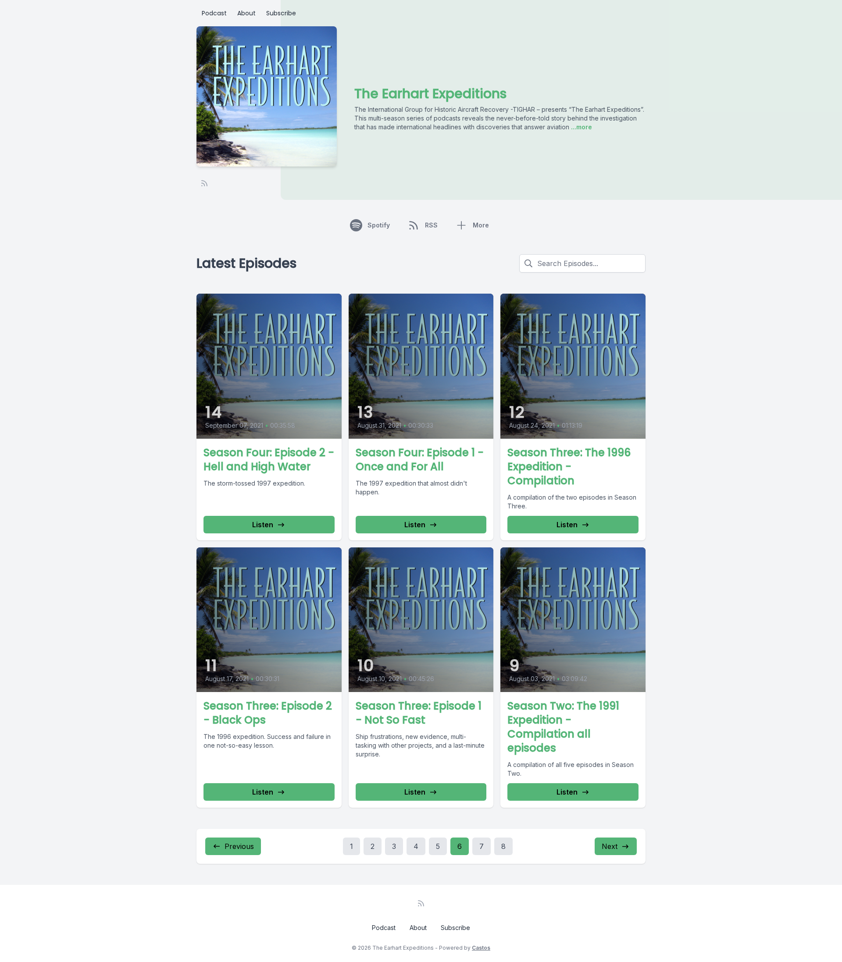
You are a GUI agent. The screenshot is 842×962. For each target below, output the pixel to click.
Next (609, 846)
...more (580, 127)
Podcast (214, 13)
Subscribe (281, 13)
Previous (239, 846)
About (246, 13)
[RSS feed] (204, 183)
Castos (481, 947)
